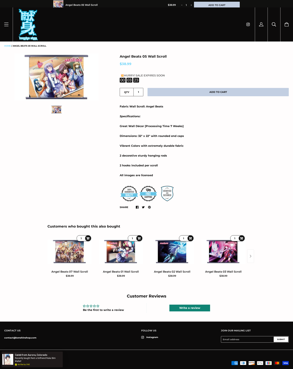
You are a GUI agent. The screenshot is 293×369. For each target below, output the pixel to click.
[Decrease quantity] (181, 5)
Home (7, 46)
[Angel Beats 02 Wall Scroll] (172, 252)
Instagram (152, 337)
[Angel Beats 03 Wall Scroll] (223, 252)
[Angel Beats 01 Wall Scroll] (121, 252)
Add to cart (218, 92)
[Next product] (250, 256)
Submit (281, 339)
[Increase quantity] (191, 5)
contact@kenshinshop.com (20, 337)
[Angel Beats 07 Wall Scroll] (70, 252)
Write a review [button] (189, 308)
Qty (126, 92)
